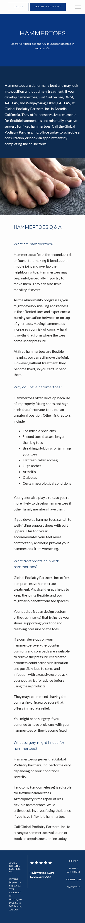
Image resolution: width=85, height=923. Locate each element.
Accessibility (73, 879)
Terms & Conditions (73, 870)
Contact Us (73, 887)
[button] (78, 7)
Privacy (73, 861)
